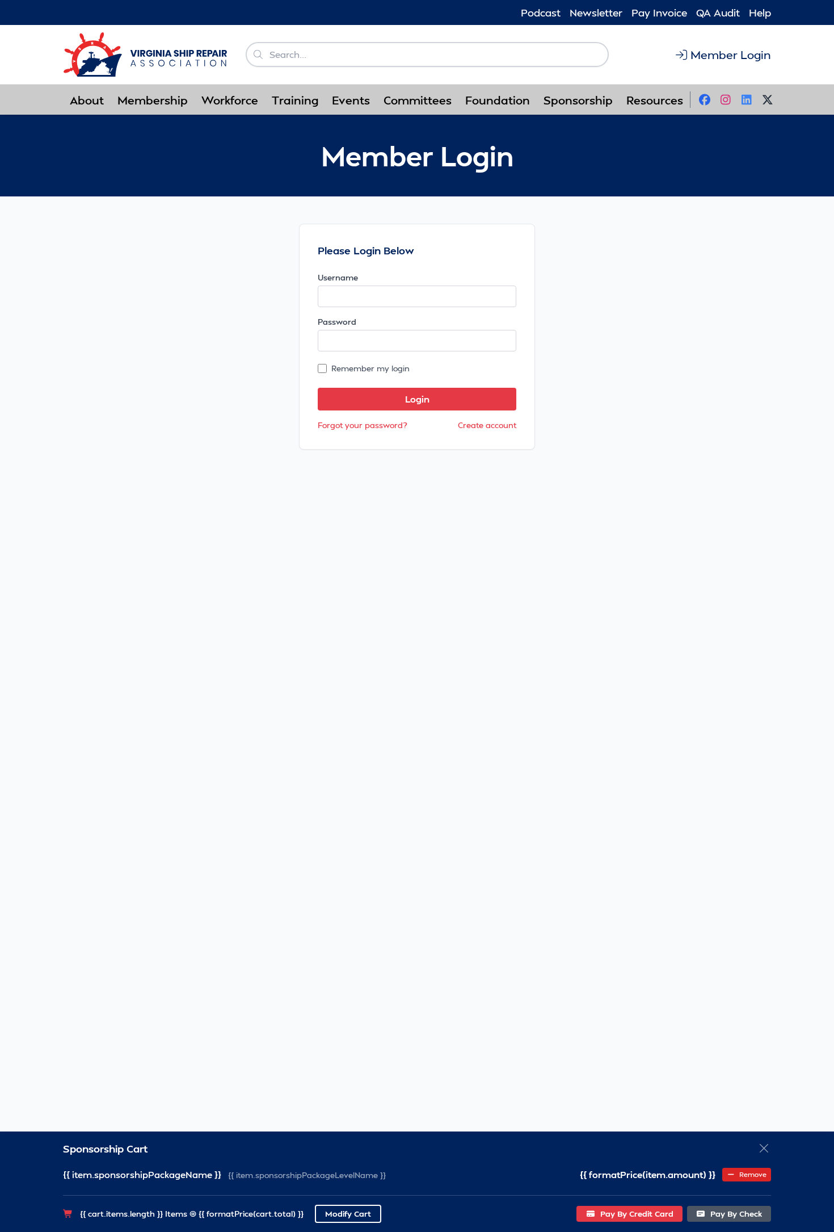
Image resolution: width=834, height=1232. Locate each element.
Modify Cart (348, 1213)
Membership (152, 100)
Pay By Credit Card (635, 1213)
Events (351, 100)
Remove (752, 1174)
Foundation (497, 100)
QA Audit (718, 12)
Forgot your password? (362, 425)
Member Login (730, 54)
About (87, 100)
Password (337, 321)
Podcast (541, 12)
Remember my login (370, 368)
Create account (487, 425)
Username (338, 277)
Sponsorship (578, 100)
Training (295, 100)
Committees (418, 100)
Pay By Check (735, 1213)
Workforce (229, 100)
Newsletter (596, 12)
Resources (654, 100)
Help (760, 12)
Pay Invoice (659, 12)
